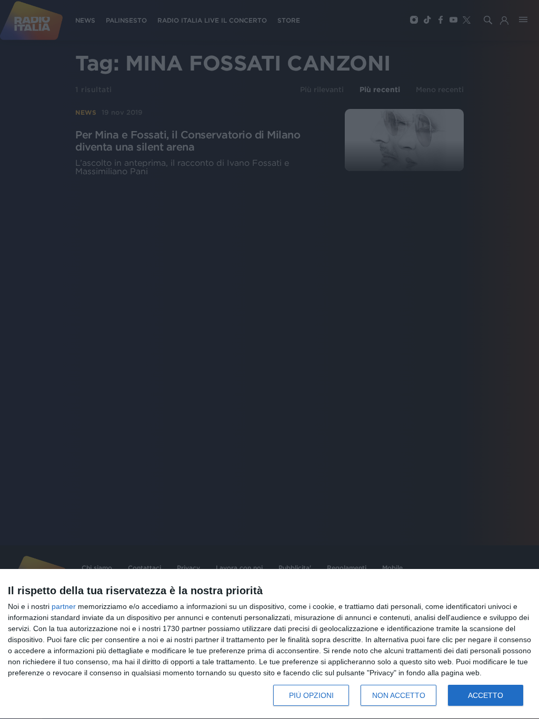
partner (64, 606)
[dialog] (269, 644)
